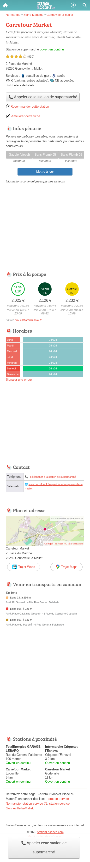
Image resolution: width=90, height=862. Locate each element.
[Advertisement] (45, 684)
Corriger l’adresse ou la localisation (63, 543)
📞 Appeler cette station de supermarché (44, 847)
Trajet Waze (26, 567)
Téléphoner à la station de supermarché (53, 476)
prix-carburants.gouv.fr (28, 319)
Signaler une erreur (19, 379)
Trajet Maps (69, 567)
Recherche (84, 5)
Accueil (5, 5)
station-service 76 (35, 803)
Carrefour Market (18, 769)
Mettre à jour (45, 171)
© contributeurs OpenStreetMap (67, 518)
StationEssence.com (50, 832)
